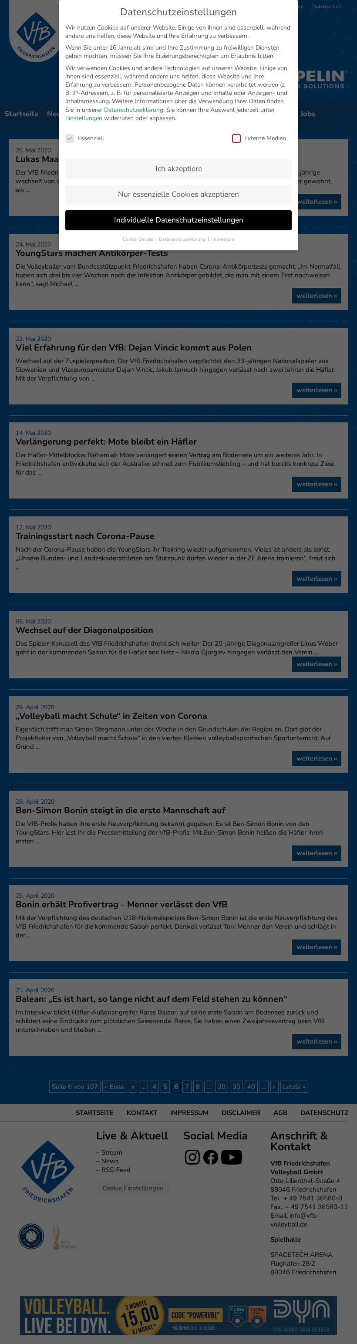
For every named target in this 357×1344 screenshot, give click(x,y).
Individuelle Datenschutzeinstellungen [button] (178, 220)
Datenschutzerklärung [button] (183, 239)
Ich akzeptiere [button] (178, 168)
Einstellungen (83, 118)
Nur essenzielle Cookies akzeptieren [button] (178, 194)
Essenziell (90, 138)
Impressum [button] (222, 239)
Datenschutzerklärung (133, 110)
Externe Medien (265, 138)
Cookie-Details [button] (139, 239)
